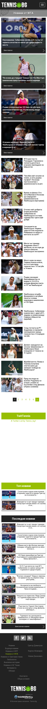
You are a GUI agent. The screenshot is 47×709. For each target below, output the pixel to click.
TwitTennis (23, 415)
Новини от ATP (12, 651)
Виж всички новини (22, 626)
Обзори (12, 671)
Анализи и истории (12, 662)
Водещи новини (11, 648)
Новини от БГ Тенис (12, 665)
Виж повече (8, 50)
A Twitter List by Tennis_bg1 (23, 421)
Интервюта (11, 668)
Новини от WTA (12, 654)
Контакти (23, 676)
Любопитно (12, 660)
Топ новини (23, 485)
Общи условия (23, 679)
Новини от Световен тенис (12, 657)
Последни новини (23, 518)
